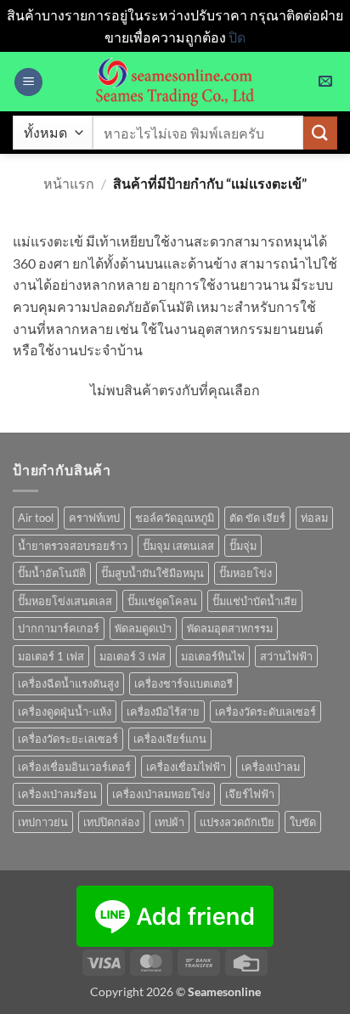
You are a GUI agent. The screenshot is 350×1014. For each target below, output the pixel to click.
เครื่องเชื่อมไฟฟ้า (186, 766)
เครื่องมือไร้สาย (163, 711)
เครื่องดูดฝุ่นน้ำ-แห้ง (64, 711)
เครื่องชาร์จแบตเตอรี (183, 683)
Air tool (36, 517)
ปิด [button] (237, 37)
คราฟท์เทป (94, 517)
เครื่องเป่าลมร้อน (57, 794)
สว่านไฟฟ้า (286, 656)
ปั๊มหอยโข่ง (245, 573)
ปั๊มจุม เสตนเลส (178, 545)
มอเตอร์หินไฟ (213, 656)
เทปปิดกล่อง (111, 822)
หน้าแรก (68, 183)
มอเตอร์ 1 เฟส (51, 656)
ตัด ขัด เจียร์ (257, 517)
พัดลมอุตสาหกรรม (230, 628)
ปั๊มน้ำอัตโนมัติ (52, 573)
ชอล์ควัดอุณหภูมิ (174, 517)
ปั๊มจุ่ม (243, 545)
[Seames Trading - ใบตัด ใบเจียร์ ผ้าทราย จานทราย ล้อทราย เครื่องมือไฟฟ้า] (175, 82)
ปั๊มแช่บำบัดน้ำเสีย (254, 601)
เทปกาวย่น (43, 822)
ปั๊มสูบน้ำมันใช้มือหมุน (152, 573)
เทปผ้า (169, 822)
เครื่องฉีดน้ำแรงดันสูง (68, 683)
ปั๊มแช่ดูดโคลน (162, 601)
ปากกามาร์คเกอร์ (58, 628)
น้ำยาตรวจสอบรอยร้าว (72, 545)
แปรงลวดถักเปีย (237, 822)
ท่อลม (314, 517)
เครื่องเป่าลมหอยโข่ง (161, 794)
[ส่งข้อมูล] (320, 133)
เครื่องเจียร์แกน (169, 738)
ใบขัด (303, 822)
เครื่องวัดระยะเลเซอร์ (68, 738)
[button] (28, 82)
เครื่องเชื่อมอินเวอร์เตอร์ (74, 766)
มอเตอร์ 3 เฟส (132, 656)
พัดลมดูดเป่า (143, 628)
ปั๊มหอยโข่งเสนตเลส (65, 601)
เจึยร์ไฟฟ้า (249, 794)
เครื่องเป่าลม (270, 766)
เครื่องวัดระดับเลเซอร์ (265, 711)
